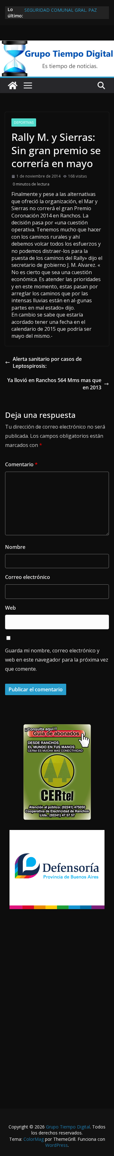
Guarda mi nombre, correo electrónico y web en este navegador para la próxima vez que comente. (56, 659)
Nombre (15, 546)
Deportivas (24, 122)
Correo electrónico (27, 577)
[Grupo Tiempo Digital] (57, 44)
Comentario (21, 464)
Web (10, 607)
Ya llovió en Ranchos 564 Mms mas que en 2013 (54, 384)
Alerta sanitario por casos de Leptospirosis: (47, 362)
